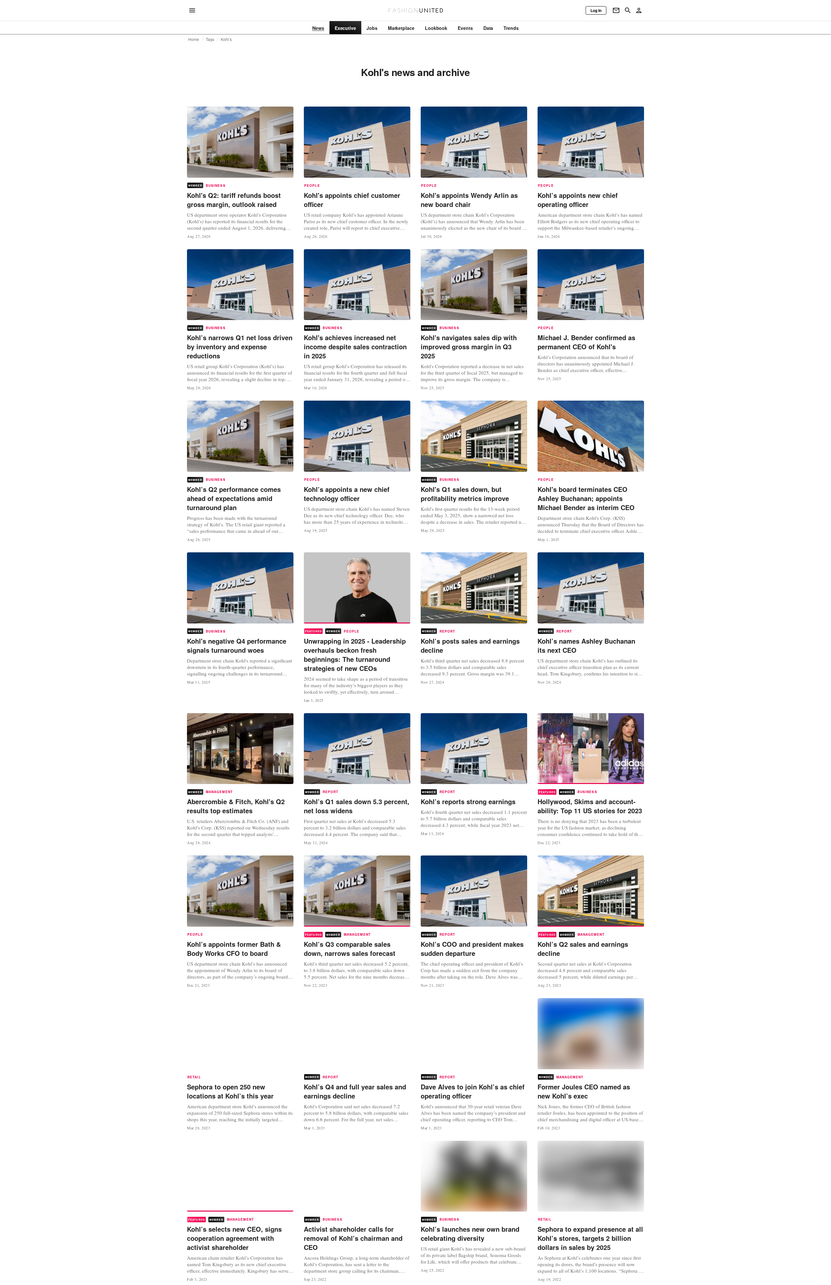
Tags (210, 39)
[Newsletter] (616, 10)
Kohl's (226, 39)
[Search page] (628, 10)
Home (193, 39)
